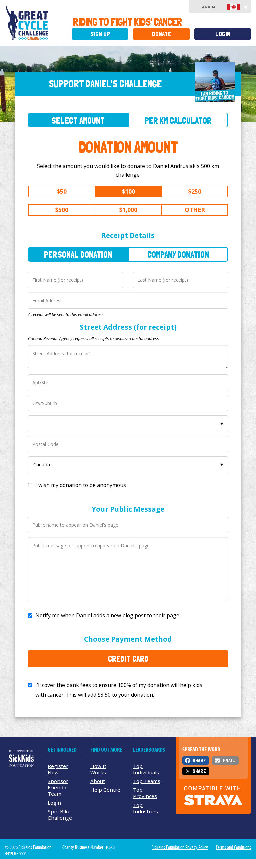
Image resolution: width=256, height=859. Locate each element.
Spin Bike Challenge (60, 814)
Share (199, 760)
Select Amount (78, 120)
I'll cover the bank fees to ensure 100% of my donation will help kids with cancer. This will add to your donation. (118, 689)
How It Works (98, 769)
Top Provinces (145, 792)
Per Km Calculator (178, 120)
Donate (161, 34)
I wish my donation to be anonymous (80, 485)
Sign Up (100, 34)
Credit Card (128, 659)
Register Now (58, 769)
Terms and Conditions (233, 847)
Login (222, 34)
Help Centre (105, 789)
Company (178, 254)
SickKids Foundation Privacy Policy (180, 847)
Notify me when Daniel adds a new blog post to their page (107, 615)
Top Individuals (146, 769)
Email (229, 760)
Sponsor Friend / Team (58, 787)
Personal (78, 254)
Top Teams (146, 781)
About (97, 781)
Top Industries (145, 808)
